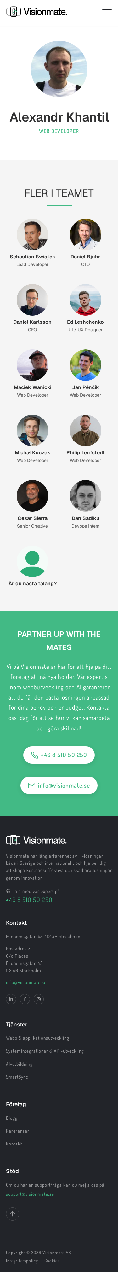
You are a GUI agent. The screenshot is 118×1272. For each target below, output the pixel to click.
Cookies (51, 1260)
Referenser (17, 1131)
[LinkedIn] (11, 999)
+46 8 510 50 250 (64, 755)
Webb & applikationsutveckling (37, 1038)
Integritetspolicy (22, 1260)
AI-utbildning (19, 1064)
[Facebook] (25, 999)
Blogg (12, 1118)
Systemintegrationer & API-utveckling (45, 1051)
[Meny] (107, 12)
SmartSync (17, 1077)
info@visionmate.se (64, 785)
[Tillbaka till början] (12, 1214)
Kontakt (14, 1144)
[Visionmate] (36, 12)
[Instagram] (39, 999)
